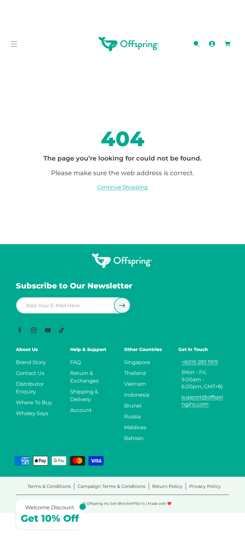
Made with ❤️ (160, 503)
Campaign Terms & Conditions (111, 486)
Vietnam (135, 384)
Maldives (135, 427)
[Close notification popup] (82, 507)
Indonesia (136, 395)
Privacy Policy (205, 486)
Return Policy (167, 486)
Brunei (132, 406)
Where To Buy (34, 402)
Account (81, 410)
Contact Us (30, 373)
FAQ (75, 362)
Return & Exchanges (84, 377)
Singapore (137, 362)
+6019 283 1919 (200, 362)
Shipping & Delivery (84, 395)
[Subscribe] (122, 305)
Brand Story (31, 362)
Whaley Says (32, 413)
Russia (132, 417)
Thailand (135, 373)
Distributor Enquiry (30, 388)
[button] (14, 44)
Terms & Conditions (49, 486)
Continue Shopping (122, 187)
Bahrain (134, 438)
